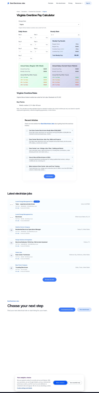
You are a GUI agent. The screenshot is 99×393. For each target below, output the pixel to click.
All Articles (49, 176)
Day (20, 34)
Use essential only (75, 382)
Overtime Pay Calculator (35, 11)
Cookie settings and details (24, 388)
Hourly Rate (54, 31)
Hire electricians (60, 3)
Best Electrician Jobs (17, 3)
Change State (22, 21)
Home (18, 11)
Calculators (24, 11)
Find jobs (50, 3)
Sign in (88, 3)
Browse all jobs (49, 279)
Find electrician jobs (67, 309)
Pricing (70, 3)
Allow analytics (60, 382)
